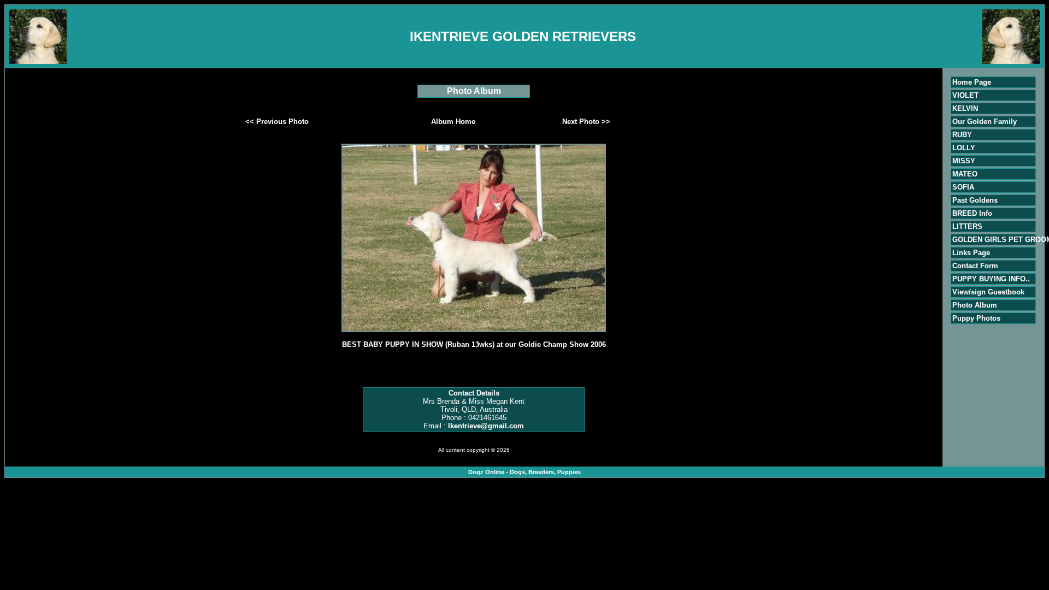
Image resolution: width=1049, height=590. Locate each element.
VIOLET (965, 95)
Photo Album (974, 305)
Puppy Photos (976, 318)
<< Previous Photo (277, 121)
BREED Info (972, 213)
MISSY (963, 161)
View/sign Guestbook (988, 292)
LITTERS (967, 226)
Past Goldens (975, 200)
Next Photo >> (586, 121)
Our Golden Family (984, 121)
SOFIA (963, 187)
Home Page (971, 82)
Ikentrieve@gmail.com (486, 426)
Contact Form (975, 266)
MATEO (964, 174)
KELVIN (965, 108)
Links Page (971, 253)
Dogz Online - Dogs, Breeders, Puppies (524, 472)
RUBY (962, 135)
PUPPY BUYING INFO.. (991, 279)
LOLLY (963, 148)
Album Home (453, 121)
